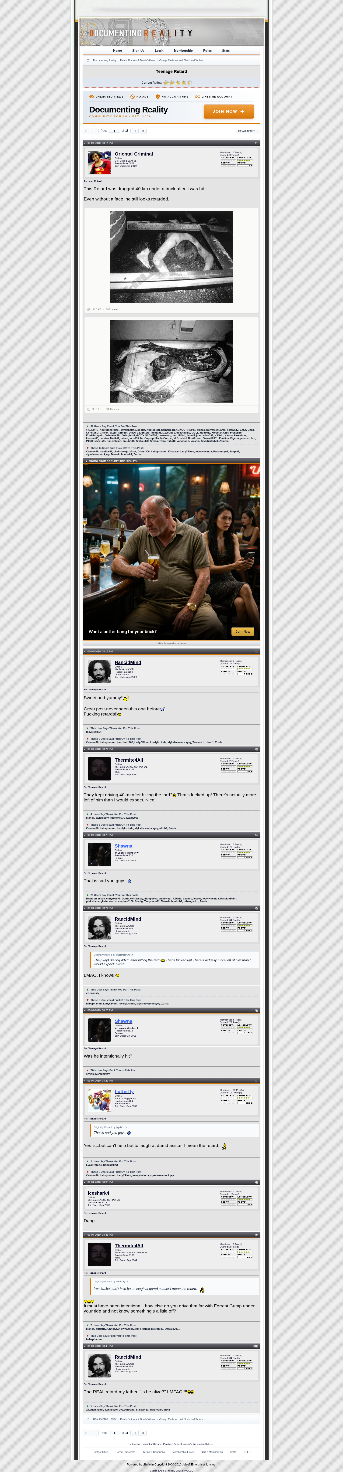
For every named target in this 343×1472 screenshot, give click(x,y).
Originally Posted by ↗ (113, 954)
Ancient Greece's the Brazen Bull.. (192, 1444)
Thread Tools (246, 130)
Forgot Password (125, 1452)
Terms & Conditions (154, 1452)
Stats (226, 50)
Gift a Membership (212, 1452)
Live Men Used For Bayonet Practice (152, 1444)
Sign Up (138, 50)
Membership (183, 50)
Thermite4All (129, 760)
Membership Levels (183, 1452)
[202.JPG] (171, 361)
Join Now (225, 111)
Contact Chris (100, 1452)
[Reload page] (88, 60)
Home (117, 50)
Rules (207, 50)
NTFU (247, 1452)
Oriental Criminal (134, 153)
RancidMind (128, 662)
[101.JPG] (171, 257)
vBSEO (189, 1470)
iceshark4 (98, 1193)
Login (159, 50)
